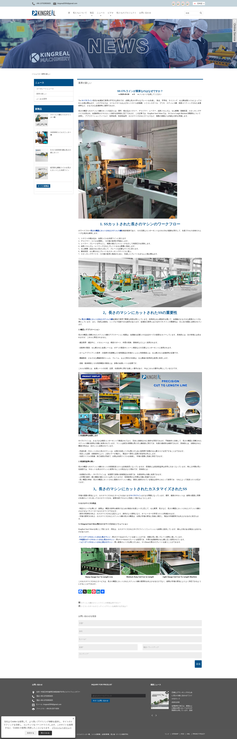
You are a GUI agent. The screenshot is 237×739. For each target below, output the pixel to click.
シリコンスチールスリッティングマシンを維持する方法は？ (104, 606)
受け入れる (45, 733)
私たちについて (80, 13)
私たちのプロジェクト (126, 13)
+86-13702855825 (46, 696)
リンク (167, 734)
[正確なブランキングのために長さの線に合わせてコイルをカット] (160, 700)
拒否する (30, 733)
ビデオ (111, 13)
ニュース (101, 13)
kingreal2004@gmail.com (67, 3)
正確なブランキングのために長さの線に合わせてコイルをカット (182, 695)
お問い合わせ (145, 13)
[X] (85, 592)
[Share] (103, 592)
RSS (182, 734)
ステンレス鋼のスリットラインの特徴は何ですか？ (101, 603)
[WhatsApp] (89, 592)
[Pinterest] (94, 592)
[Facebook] (80, 592)
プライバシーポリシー (62, 728)
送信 (198, 664)
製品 (92, 13)
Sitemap (175, 734)
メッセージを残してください (150, 94)
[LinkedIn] (98, 592)
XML (188, 734)
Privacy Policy (199, 734)
